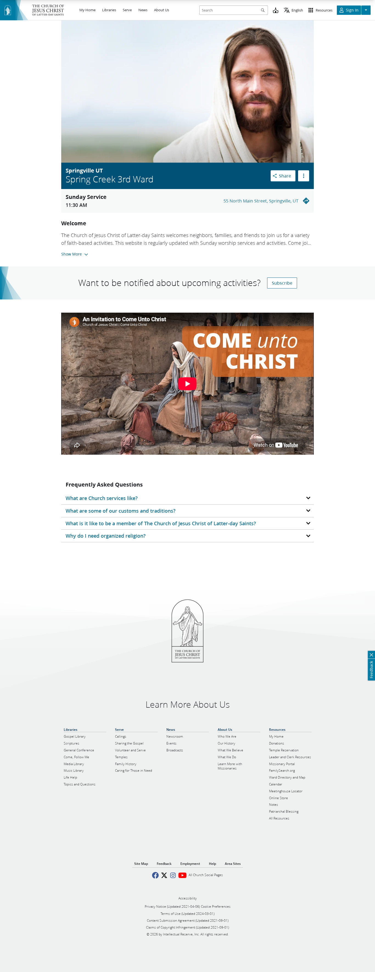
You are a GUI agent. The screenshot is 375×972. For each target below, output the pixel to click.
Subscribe (282, 283)
